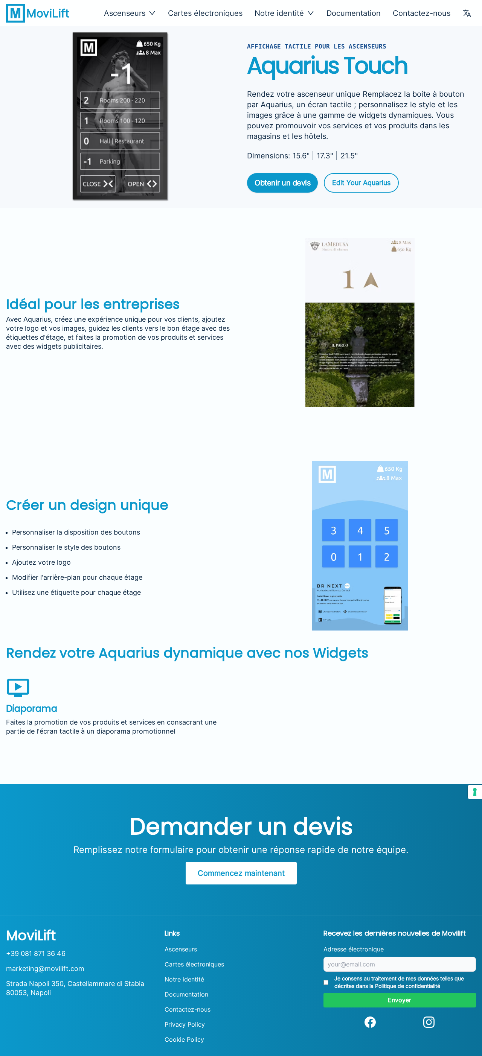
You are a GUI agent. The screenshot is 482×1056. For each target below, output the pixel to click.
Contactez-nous (421, 13)
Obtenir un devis (282, 182)
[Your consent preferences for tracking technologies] (475, 792)
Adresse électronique (353, 949)
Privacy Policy (185, 1024)
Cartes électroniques (205, 13)
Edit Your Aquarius (361, 183)
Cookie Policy (184, 1039)
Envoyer (399, 1000)
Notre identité (184, 979)
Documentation (353, 13)
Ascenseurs (181, 949)
